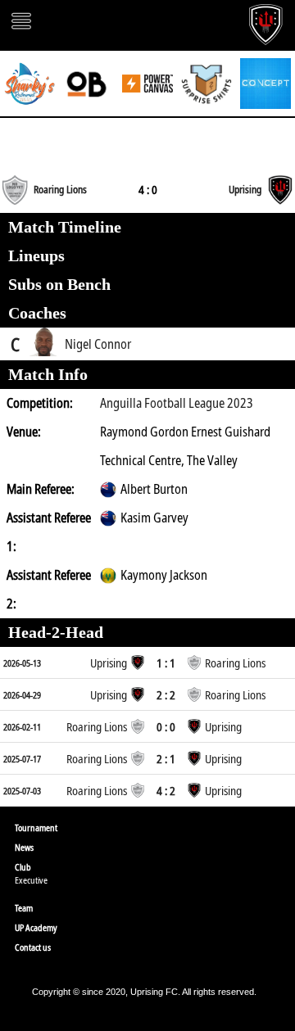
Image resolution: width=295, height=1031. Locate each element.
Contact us (33, 947)
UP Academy (36, 927)
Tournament (36, 827)
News (24, 847)
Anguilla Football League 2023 (176, 403)
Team (24, 908)
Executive (31, 880)
